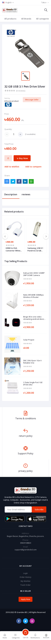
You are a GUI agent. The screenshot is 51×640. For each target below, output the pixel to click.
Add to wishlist (12, 166)
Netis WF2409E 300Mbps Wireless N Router (33, 296)
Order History (25, 577)
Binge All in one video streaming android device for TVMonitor (34, 318)
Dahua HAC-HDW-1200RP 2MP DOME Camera (34, 274)
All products (10, 18)
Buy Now (23, 158)
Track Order (25, 585)
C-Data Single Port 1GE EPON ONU (32, 383)
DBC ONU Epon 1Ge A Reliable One (32, 361)
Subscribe (39, 509)
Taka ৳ (44, 2)
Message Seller (32, 99)
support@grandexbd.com (26, 549)
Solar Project (28, 340)
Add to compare (33, 166)
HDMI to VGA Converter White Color (13, 249)
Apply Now (25, 599)
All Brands (26, 18)
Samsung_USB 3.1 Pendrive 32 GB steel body (35, 249)
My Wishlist (25, 581)
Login (25, 573)
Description (10, 194)
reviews (26, 194)
